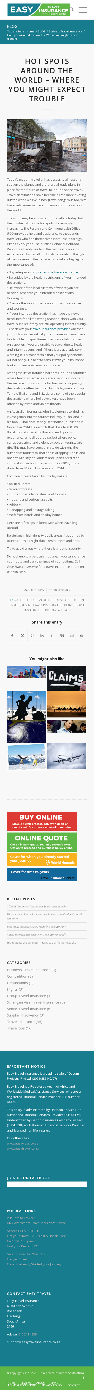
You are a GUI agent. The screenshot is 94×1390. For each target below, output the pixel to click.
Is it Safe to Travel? (20, 1218)
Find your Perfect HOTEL (24, 1246)
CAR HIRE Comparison (23, 1241)
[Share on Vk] (62, 635)
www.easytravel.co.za (23, 1148)
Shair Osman (61, 590)
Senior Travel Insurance (26, 1008)
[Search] (69, 9)
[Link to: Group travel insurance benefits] (26, 672)
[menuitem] (69, 9)
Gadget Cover (17, 1259)
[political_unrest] (47, 145)
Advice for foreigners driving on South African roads (36, 934)
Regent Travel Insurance (40, 605)
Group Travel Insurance (26, 995)
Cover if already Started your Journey (34, 1264)
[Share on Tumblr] (52, 635)
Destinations (17, 982)
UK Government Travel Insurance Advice (36, 1223)
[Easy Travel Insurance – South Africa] (39, 9)
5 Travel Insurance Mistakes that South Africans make (37, 906)
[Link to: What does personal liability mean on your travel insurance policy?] (26, 757)
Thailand (67, 605)
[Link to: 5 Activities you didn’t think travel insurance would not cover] (66, 704)
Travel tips (16, 1028)
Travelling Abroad (55, 610)
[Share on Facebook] (12, 635)
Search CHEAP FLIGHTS (23, 1231)
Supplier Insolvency (23, 1015)
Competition (17, 976)
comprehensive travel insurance (54, 272)
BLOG (12, 26)
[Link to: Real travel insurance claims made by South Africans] (66, 678)
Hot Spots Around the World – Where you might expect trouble (41, 942)
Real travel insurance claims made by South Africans (36, 926)
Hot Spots (61, 600)
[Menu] (80, 9)
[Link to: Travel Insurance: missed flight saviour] (26, 705)
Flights (12, 989)
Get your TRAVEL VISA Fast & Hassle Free (36, 1236)
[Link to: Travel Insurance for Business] (66, 726)
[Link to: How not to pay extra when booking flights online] (66, 756)
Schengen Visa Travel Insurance (33, 1002)
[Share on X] (22, 635)
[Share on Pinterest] (32, 635)
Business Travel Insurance (29, 969)
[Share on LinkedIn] (42, 635)
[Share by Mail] (82, 635)
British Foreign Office (35, 600)
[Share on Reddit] (72, 635)
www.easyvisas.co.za (22, 1143)
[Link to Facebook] (83, 1377)
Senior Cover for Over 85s (26, 1254)
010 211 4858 (27, 1334)
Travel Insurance (21, 1021)
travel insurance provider (51, 329)
